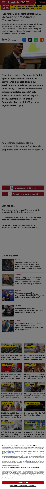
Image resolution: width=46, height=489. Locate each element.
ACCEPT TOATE (23, 483)
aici (26, 460)
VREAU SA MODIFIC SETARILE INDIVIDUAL (23, 486)
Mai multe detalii (10, 452)
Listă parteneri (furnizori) (7, 478)
